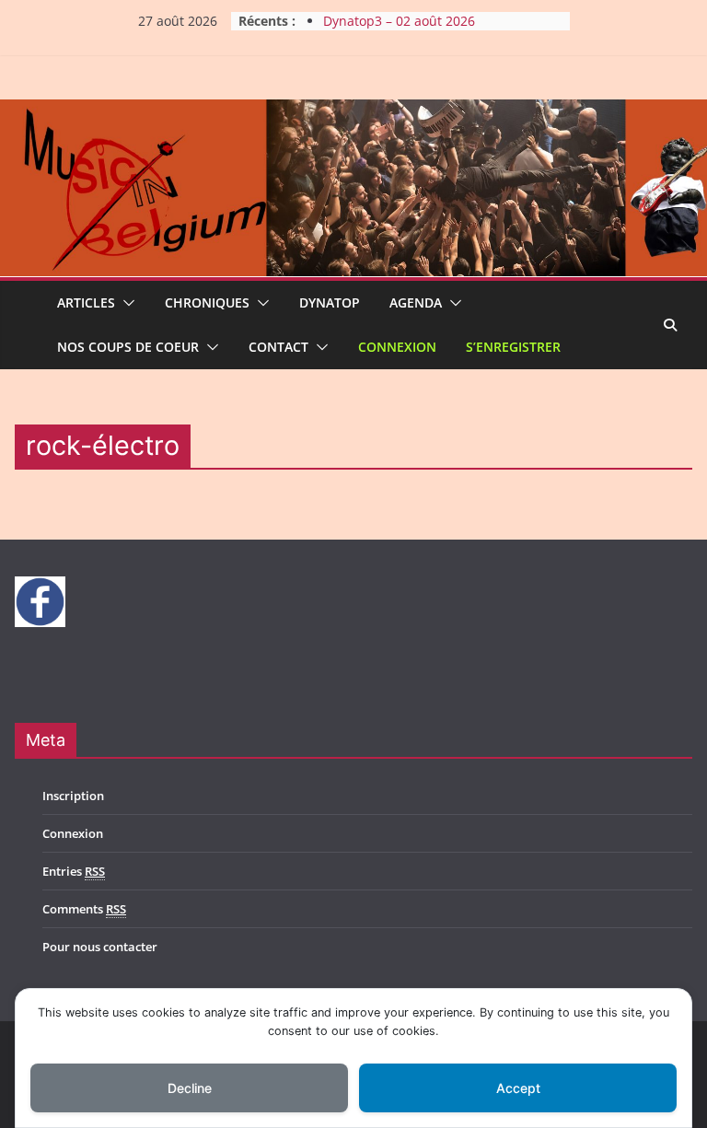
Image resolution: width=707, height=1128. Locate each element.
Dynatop (329, 302)
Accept (518, 1088)
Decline (190, 1088)
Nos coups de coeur (128, 346)
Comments (84, 909)
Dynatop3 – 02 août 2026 (399, 23)
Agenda (415, 302)
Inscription (73, 795)
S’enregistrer (513, 346)
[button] (125, 303)
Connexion (397, 346)
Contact (278, 346)
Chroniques (207, 302)
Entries (73, 871)
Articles (86, 302)
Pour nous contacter (99, 946)
